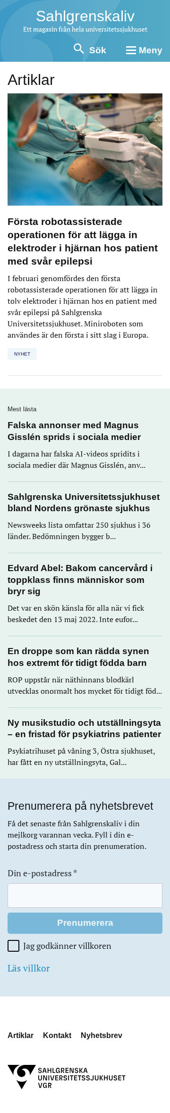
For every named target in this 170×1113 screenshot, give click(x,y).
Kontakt (57, 1035)
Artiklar (21, 1035)
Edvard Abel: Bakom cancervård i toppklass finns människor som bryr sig (80, 579)
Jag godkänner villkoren (67, 945)
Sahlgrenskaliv (85, 16)
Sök (97, 50)
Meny (150, 50)
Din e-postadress (42, 873)
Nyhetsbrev (101, 1035)
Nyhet (22, 354)
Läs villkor (29, 968)
